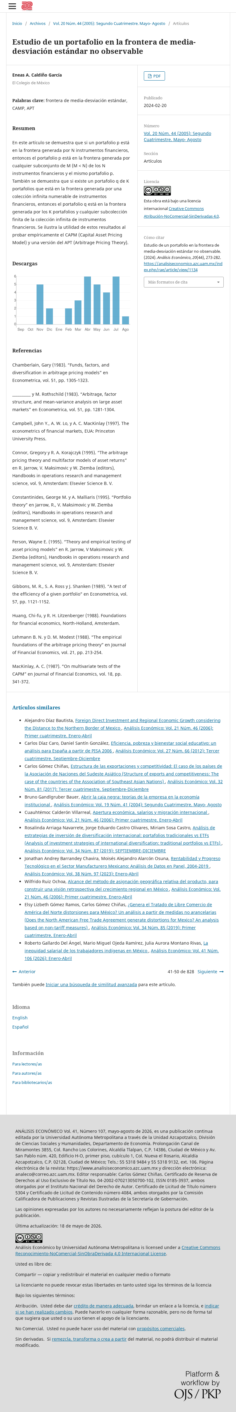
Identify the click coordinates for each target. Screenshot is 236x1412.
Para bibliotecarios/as (32, 1082)
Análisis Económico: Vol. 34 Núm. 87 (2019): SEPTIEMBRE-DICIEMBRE (95, 851)
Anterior (27, 971)
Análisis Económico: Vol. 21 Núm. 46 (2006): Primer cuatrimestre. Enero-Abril (104, 820)
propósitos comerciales (161, 1328)
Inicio (17, 23)
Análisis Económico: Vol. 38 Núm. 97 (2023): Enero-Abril (82, 874)
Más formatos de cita (167, 282)
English (20, 1018)
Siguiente (207, 971)
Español (20, 1027)
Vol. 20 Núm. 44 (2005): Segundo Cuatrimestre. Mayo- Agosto (109, 23)
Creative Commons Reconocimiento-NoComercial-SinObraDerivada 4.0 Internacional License (117, 1250)
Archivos (37, 23)
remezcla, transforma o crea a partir (89, 1339)
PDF (156, 76)
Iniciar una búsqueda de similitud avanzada (91, 984)
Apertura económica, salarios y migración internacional (150, 812)
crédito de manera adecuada (103, 1306)
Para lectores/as (27, 1064)
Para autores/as (26, 1073)
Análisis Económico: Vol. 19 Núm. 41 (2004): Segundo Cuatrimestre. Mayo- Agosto (138, 804)
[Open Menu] (12, 6)
